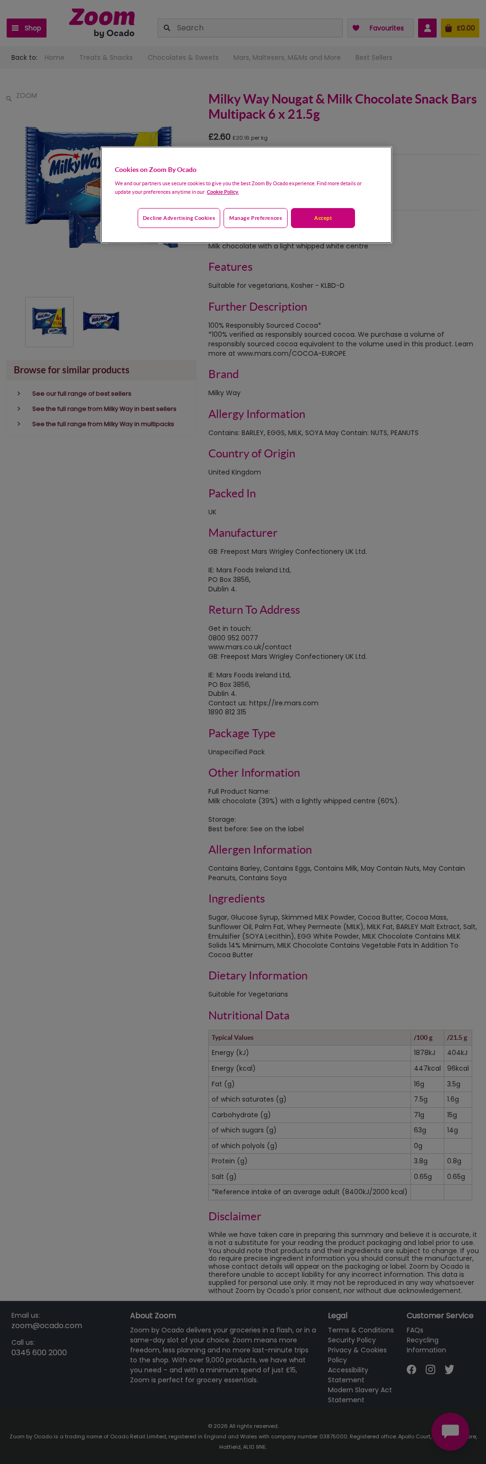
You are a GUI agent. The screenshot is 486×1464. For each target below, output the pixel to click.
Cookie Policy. (223, 192)
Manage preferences (255, 218)
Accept (323, 218)
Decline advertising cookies (179, 218)
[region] (246, 194)
